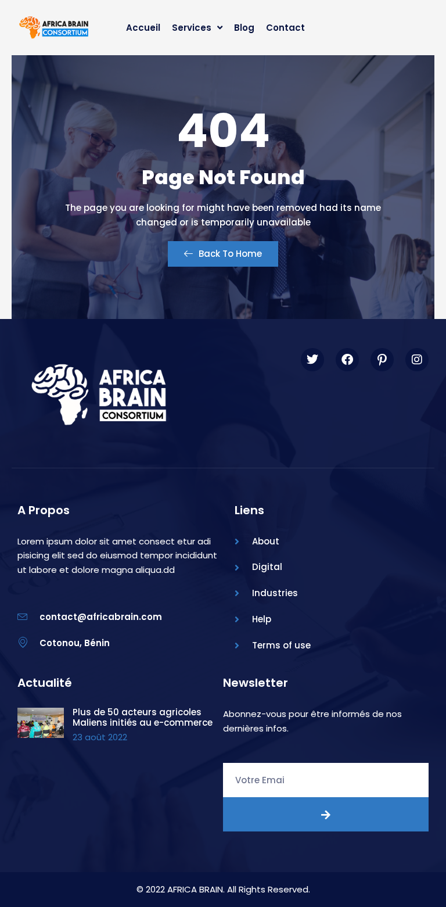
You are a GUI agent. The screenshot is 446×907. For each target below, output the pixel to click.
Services (191, 27)
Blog (244, 27)
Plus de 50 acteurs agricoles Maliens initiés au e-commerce (143, 717)
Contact (285, 27)
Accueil (143, 27)
